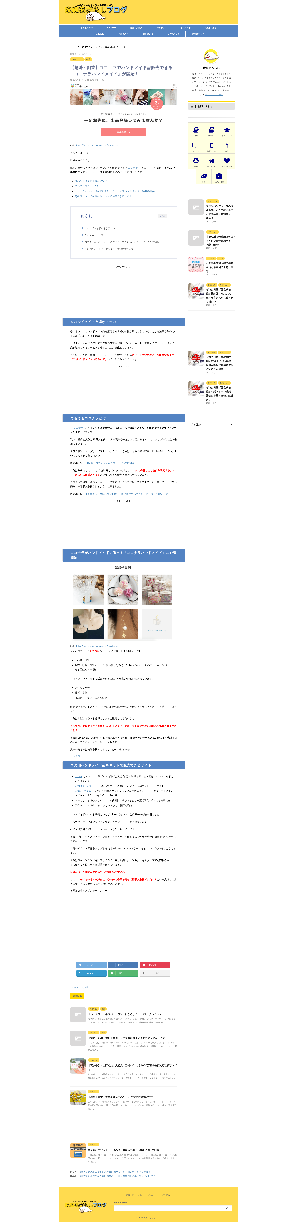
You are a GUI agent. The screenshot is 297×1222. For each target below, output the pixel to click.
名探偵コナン (87, 27)
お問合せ (151, 1195)
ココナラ (133, 167)
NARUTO (111, 27)
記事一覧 (130, 1195)
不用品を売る (210, 27)
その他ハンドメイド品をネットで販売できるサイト (103, 196)
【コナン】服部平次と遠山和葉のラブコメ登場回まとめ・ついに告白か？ (117, 1175)
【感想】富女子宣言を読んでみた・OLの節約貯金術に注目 (120, 1096)
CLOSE (163, 216)
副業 (87, 987)
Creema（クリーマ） (87, 785)
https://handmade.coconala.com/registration (97, 145)
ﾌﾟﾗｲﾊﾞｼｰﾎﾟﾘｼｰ (165, 1195)
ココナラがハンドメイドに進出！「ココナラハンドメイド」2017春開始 (115, 191)
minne (78, 776)
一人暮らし (99, 34)
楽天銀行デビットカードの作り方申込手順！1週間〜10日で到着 (123, 1150)
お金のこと (124, 34)
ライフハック (173, 34)
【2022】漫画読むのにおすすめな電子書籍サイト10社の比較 (220, 240)
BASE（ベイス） (84, 790)
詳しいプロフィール (214, 94)
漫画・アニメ (136, 27)
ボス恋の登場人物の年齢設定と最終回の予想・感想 (219, 267)
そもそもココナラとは (87, 186)
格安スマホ (186, 27)
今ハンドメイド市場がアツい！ (92, 180)
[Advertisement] (123, 290)
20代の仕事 (148, 34)
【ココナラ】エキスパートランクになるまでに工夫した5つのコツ (124, 1014)
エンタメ (161, 27)
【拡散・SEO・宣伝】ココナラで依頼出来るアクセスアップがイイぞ (126, 1037)
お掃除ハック (198, 34)
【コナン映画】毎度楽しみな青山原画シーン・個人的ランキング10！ (115, 1171)
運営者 (140, 1195)
